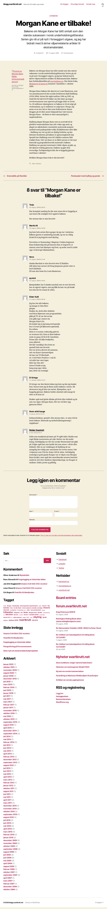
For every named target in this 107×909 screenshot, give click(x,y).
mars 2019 (7, 684)
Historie (46, 608)
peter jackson (17, 617)
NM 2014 (26, 614)
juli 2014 (6, 736)
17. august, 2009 (53, 53)
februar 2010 (8, 835)
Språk (45, 617)
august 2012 (8, 765)
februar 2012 (8, 783)
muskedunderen (46, 612)
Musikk (40, 612)
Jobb (33, 163)
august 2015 (8, 725)
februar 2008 (9, 869)
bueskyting (15, 606)
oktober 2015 (9, 719)
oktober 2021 (8, 667)
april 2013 (7, 754)
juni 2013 (7, 748)
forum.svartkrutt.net (71, 606)
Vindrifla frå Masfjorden (24, 592)
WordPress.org (62, 702)
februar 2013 (8, 757)
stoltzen (5, 620)
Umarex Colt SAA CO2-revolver (34, 584)
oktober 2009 (9, 846)
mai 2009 (7, 861)
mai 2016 (7, 716)
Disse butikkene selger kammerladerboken (74, 663)
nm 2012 (21, 614)
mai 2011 (7, 797)
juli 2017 (6, 696)
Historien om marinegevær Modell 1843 (72, 667)
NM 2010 (16, 614)
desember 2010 (10, 806)
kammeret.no (64, 581)
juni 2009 (7, 858)
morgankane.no (56, 81)
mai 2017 (7, 699)
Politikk (24, 617)
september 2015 (10, 722)
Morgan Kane (33, 612)
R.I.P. (28, 617)
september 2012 (10, 762)
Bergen (9, 606)
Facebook (63, 559)
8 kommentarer (68, 53)
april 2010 (7, 829)
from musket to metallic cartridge (32, 608)
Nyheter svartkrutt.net (73, 657)
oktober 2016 (9, 713)
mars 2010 (7, 832)
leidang (43, 610)
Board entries (66, 598)
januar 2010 (8, 837)
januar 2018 (8, 693)
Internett (6, 610)
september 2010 (10, 814)
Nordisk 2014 (6, 617)
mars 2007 (7, 881)
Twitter (61, 568)
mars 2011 (7, 803)
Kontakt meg (90, 4)
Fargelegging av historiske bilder (32, 579)
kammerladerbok (36, 610)
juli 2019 (6, 682)
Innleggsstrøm (62, 696)
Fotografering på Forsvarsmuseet (17, 646)
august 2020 (8, 673)
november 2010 (10, 809)
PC (12, 617)
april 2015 (7, 728)
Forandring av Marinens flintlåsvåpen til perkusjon (77, 676)
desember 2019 (10, 679)
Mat (22, 612)
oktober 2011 (8, 788)
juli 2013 (6, 745)
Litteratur (53, 16)
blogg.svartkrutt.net (12, 4)
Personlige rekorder (77, 4)
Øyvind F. (41, 53)
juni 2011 (7, 794)
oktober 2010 (9, 811)
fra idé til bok (17, 608)
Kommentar (33, 495)
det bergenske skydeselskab (29, 606)
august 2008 (8, 866)
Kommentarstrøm (63, 699)
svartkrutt (25, 619)
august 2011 (8, 791)
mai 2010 (7, 826)
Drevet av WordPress (32, 902)
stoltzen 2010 (13, 620)
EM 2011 (44, 606)
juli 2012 (6, 768)
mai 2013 (7, 751)
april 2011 (7, 800)
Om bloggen (64, 4)
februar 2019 (8, 687)
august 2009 (8, 852)
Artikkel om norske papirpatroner (70, 680)
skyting (37, 617)
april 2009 (7, 863)
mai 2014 (7, 739)
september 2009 (10, 849)
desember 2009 (10, 840)
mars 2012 (7, 780)
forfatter (6, 608)
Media (25, 612)
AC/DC (4, 606)
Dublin (40, 606)
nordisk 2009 (33, 614)
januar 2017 (8, 708)
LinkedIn (62, 564)
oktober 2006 (9, 889)
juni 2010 (7, 823)
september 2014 (10, 734)
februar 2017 (8, 705)
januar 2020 (8, 676)
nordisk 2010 (42, 614)
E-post (57, 511)
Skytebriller (24, 575)
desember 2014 (10, 731)
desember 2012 (9, 759)
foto (11, 608)
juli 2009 (7, 855)
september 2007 (10, 875)
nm (4, 614)
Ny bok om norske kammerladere (70, 671)
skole (31, 617)
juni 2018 (7, 690)
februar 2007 (8, 884)
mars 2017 (7, 702)
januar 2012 (8, 785)
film (48, 606)
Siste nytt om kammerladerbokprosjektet (20, 651)
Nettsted (32, 519)
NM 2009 (9, 615)
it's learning (20, 610)
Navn (31, 511)
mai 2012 (7, 774)
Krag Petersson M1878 (65, 612)
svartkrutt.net (64, 590)
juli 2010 (6, 820)
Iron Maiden (13, 610)
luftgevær (17, 612)
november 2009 (10, 843)
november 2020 (10, 670)
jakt (25, 610)
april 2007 (7, 878)
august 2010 (8, 817)
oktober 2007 (9, 872)
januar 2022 (8, 664)
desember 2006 (10, 886)
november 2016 (10, 710)
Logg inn (59, 693)
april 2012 (7, 777)
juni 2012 (7, 771)
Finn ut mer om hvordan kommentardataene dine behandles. (61, 535)
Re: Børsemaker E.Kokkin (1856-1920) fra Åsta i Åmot (78, 628)
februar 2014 (8, 742)
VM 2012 (35, 620)
